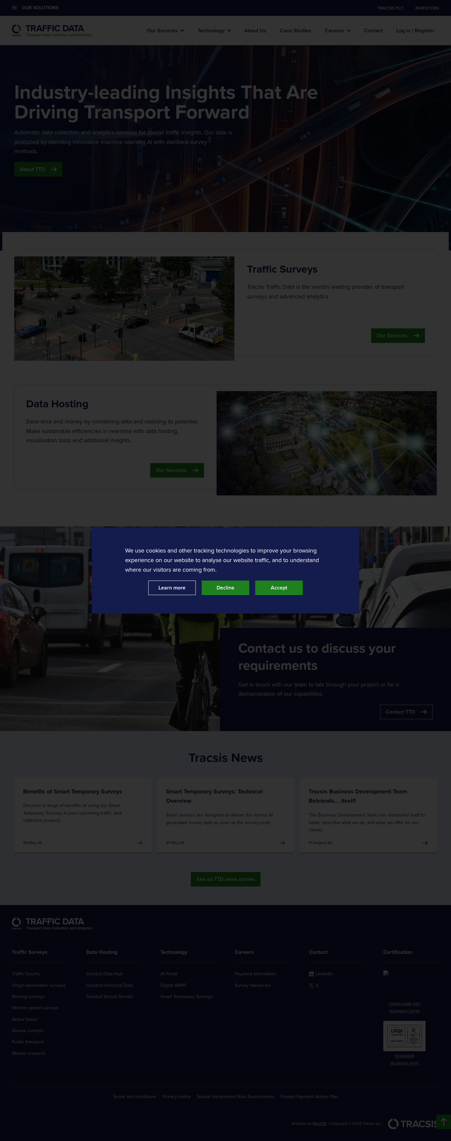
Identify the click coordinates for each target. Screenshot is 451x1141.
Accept (279, 587)
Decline (225, 587)
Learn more (172, 587)
